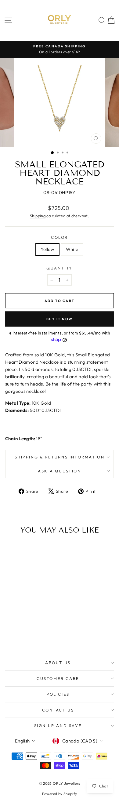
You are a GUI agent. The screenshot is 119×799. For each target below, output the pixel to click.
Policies (58, 694)
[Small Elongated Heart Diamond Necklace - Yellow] (22, 633)
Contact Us (58, 710)
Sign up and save (58, 725)
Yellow (47, 249)
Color (59, 237)
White (72, 249)
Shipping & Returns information (60, 456)
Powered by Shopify (59, 793)
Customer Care (58, 678)
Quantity (59, 268)
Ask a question (59, 470)
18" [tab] (23, 438)
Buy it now (59, 319)
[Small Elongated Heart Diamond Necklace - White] (29, 633)
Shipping (37, 215)
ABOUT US (58, 662)
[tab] (59, 422)
